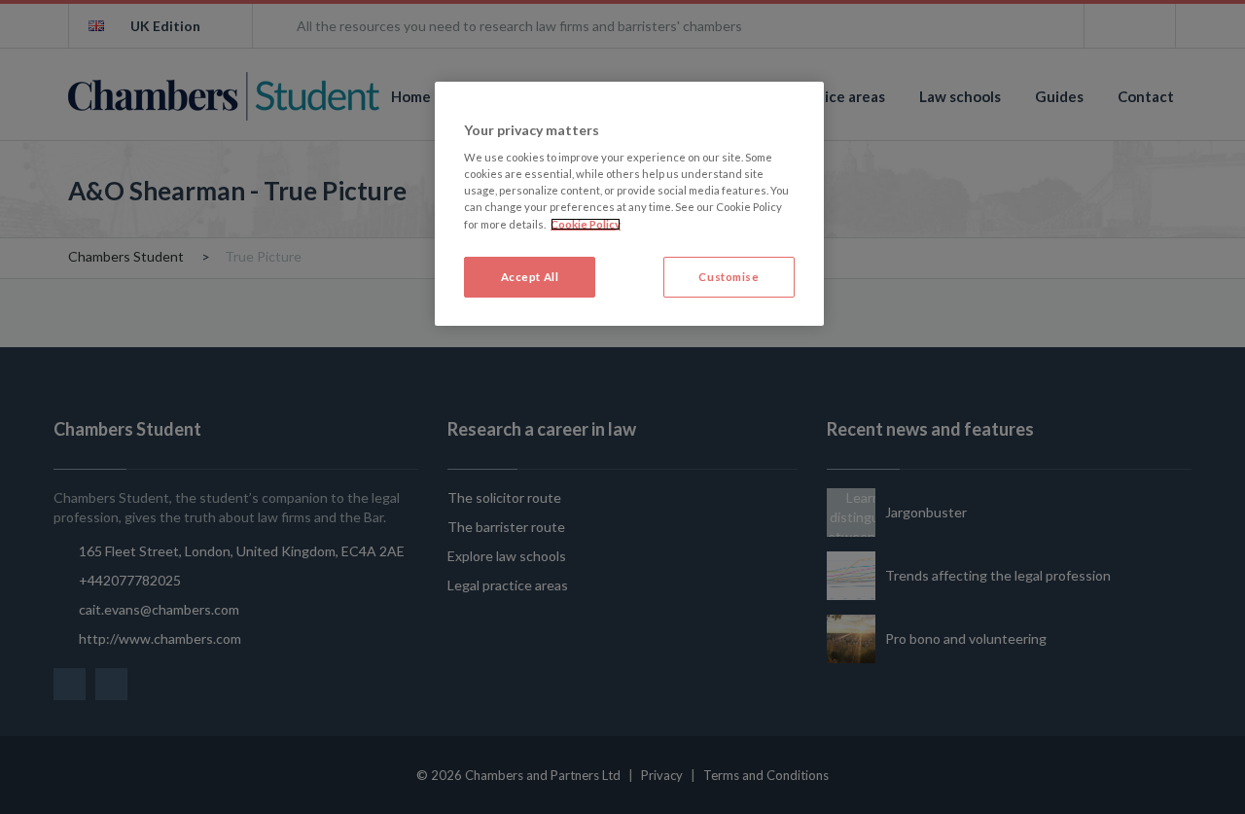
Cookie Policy (586, 224)
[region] (629, 204)
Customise (728, 276)
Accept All (530, 276)
